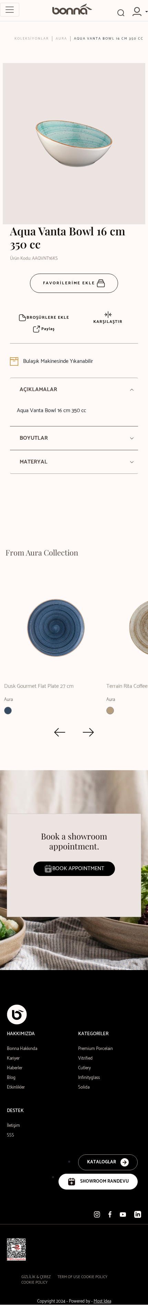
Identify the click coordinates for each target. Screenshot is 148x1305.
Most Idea (102, 1301)
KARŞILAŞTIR (108, 321)
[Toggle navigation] (9, 10)
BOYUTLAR (34, 438)
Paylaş (47, 329)
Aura (61, 38)
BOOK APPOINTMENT (78, 868)
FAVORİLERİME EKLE (70, 283)
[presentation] (59, 732)
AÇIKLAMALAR (38, 389)
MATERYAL (33, 462)
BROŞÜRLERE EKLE (48, 317)
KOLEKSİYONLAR (31, 38)
